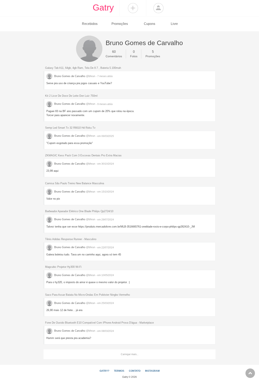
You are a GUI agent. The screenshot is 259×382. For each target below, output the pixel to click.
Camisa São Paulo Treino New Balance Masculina (74, 183)
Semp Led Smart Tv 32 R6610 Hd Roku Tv (70, 127)
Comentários (114, 54)
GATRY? (104, 370)
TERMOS (119, 370)
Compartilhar (133, 8)
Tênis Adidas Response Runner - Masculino (70, 239)
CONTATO (134, 370)
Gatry (103, 7)
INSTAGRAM (152, 370)
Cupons (149, 23)
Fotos (133, 54)
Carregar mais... (129, 354)
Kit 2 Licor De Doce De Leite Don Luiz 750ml (71, 95)
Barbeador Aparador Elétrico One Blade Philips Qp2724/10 (79, 211)
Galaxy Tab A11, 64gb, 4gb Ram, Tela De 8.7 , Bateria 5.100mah (83, 67)
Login (158, 8)
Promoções (119, 23)
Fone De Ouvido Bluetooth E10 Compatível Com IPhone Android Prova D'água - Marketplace (99, 322)
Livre (174, 23)
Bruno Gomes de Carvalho (74, 76)
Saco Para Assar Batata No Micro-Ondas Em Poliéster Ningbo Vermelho (87, 294)
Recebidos (90, 23)
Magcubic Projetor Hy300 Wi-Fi (63, 266)
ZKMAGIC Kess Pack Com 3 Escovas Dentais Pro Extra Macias (83, 155)
